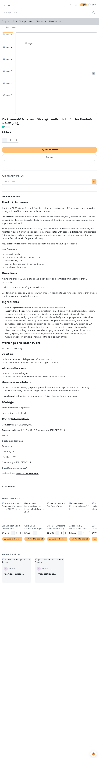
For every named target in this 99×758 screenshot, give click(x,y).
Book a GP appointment (23, 21)
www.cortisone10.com (27, 473)
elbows (60, 220)
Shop (4, 21)
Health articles (55, 21)
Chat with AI (41, 21)
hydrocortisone (14, 244)
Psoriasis (6, 217)
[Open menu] (8, 4)
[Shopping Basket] (76, 4)
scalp (77, 220)
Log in (83, 5)
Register (92, 5)
